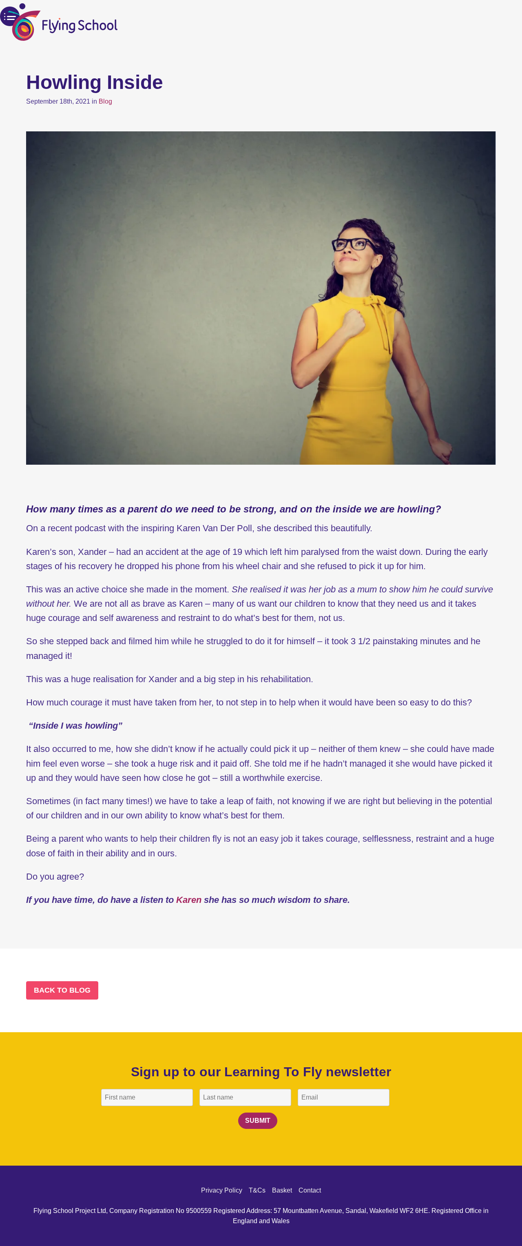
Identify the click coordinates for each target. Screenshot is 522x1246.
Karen (188, 900)
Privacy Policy (221, 1190)
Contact (310, 1190)
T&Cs (257, 1190)
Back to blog (62, 990)
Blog (105, 101)
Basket (282, 1190)
